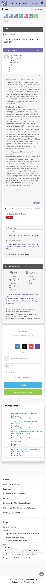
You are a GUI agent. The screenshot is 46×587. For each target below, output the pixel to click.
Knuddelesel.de (31, 579)
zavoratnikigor (19, 418)
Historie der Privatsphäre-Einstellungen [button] (19, 508)
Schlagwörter (12, 303)
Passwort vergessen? (23, 378)
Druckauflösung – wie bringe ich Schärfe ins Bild (21, 551)
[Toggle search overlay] (12, 3)
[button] (12, 3)
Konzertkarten (16, 441)
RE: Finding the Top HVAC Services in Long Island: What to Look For (26, 450)
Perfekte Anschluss (9, 527)
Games (5, 530)
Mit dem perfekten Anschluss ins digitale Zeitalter (21, 554)
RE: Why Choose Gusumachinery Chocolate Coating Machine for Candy (26, 432)
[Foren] (6, 34)
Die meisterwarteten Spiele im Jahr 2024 (18, 541)
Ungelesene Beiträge (30, 301)
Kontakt (6, 498)
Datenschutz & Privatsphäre (14, 494)
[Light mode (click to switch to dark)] (16, 3)
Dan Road (17, 456)
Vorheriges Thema (15, 235)
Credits (6, 480)
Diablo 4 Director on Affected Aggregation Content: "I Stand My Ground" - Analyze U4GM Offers (22, 246)
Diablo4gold (17, 55)
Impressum (7, 489)
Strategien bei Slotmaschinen (14, 537)
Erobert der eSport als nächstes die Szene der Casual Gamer (22, 533)
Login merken (12, 372)
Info (4, 545)
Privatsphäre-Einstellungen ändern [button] (17, 503)
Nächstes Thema (30, 235)
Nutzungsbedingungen (12, 484)
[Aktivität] (13, 60)
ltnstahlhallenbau (30, 298)
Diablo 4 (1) (28, 254)
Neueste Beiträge (13, 301)
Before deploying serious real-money (24, 413)
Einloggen (24, 3)
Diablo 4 (10, 217)
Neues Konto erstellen (23, 392)
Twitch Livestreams (11, 548)
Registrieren (34, 3)
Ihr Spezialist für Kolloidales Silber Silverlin (17, 558)
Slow (16, 446)
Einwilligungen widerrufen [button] (13, 512)
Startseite (34, 9)
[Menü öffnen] (41, 3)
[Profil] (11, 60)
